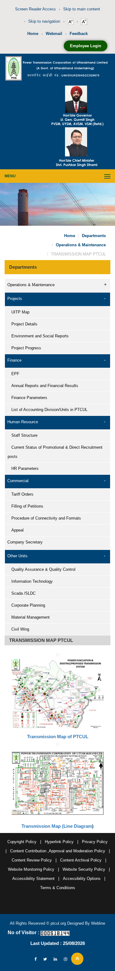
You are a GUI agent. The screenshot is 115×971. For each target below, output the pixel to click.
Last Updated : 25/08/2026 (57, 943)
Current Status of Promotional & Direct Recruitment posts (55, 452)
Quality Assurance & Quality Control (41, 569)
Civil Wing (18, 629)
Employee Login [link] (85, 46)
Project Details (22, 324)
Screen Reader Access (35, 9)
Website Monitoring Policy (31, 869)
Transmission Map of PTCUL (57, 736)
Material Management (29, 617)
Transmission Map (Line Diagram (56, 826)
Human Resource (22, 422)
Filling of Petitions (25, 506)
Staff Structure (22, 435)
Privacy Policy (95, 841)
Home (32, 33)
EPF (13, 373)
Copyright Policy (21, 841)
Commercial (18, 480)
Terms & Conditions (57, 887)
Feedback (79, 33)
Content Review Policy (32, 860)
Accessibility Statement (33, 878)
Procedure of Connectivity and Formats (44, 518)
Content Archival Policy (81, 860)
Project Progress (24, 348)
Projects (14, 298)
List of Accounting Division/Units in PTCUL (47, 409)
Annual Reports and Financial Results (43, 385)
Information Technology (30, 581)
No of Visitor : (23, 932)
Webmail (54, 33)
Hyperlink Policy (59, 841)
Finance (14, 360)
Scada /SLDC (22, 593)
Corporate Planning (26, 605)
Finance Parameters (27, 397)
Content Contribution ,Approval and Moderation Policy (57, 851)
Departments (94, 235)
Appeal (16, 530)
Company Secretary (25, 542)
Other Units (17, 556)
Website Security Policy (84, 869)
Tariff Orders (20, 494)
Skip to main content (81, 9)
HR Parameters (23, 468)
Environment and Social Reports (38, 336)
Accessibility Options (82, 878)
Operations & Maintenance (81, 245)
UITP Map (18, 312)
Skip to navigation (44, 21)
